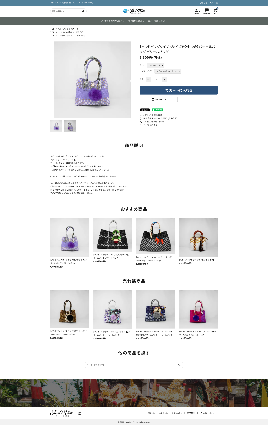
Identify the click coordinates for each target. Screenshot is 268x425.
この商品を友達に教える (152, 121)
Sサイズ (79, 32)
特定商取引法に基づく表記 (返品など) (159, 118)
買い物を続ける (148, 124)
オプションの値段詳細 (151, 115)
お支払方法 (163, 413)
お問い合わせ (158, 99)
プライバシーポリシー (207, 413)
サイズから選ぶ (135, 21)
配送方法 (151, 413)
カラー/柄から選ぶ (156, 21)
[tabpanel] (92, 79)
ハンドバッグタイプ (66, 29)
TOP (52, 29)
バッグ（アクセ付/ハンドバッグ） (71, 35)
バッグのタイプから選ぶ (111, 21)
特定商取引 (191, 413)
